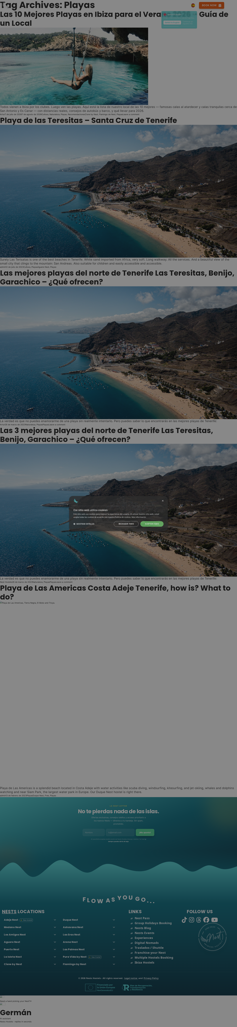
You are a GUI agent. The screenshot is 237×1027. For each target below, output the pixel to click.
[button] (83, 523)
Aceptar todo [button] (152, 524)
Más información (139, 517)
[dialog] (118, 513)
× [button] (163, 501)
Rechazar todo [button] (126, 524)
